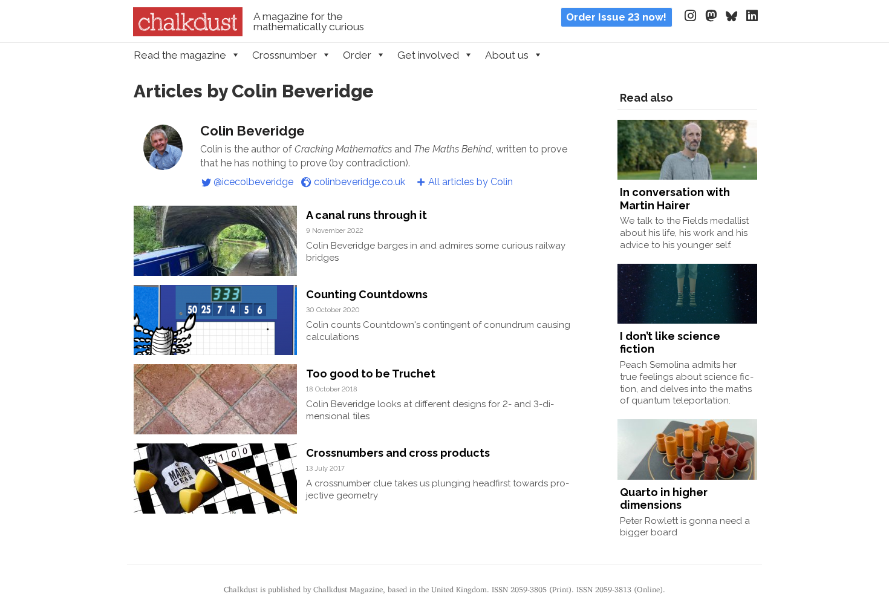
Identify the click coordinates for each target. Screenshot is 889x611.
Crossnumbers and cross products (398, 452)
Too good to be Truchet (370, 373)
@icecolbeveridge (253, 182)
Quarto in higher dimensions (664, 499)
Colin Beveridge (252, 131)
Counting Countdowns (367, 294)
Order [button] (357, 55)
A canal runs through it (366, 215)
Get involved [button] (428, 55)
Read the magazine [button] (180, 55)
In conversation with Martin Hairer (675, 199)
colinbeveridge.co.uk (359, 182)
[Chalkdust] (188, 33)
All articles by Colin (470, 182)
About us (507, 55)
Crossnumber (284, 55)
